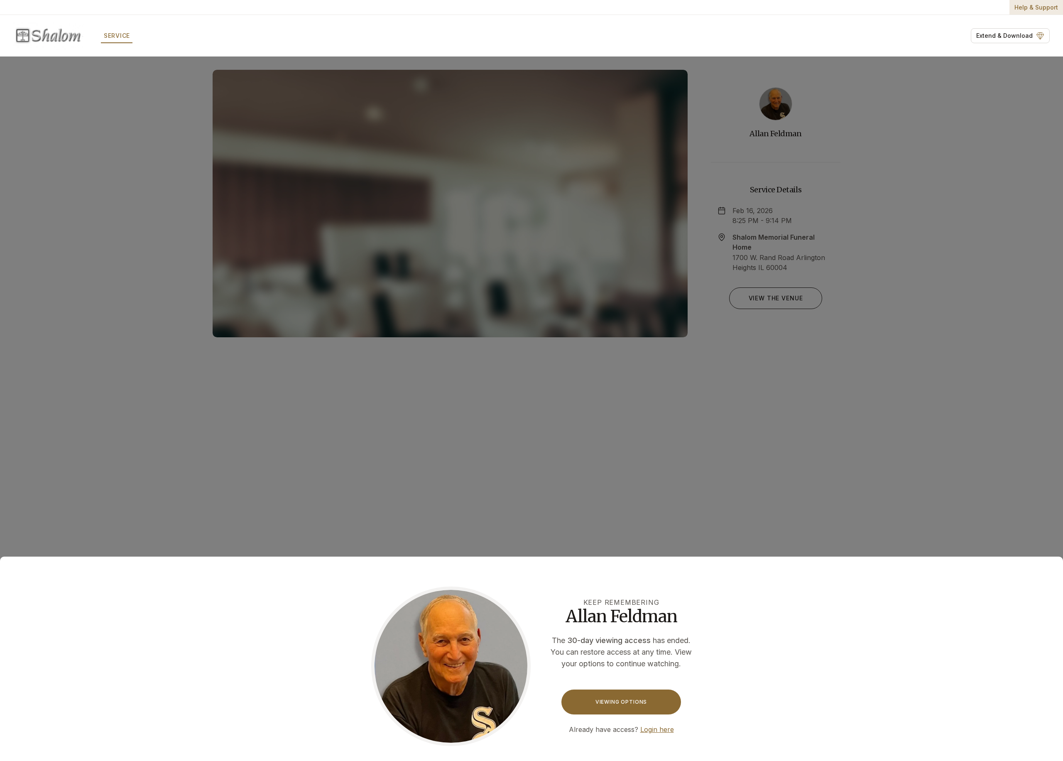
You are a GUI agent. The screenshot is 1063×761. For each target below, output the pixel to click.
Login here (657, 729)
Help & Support (1036, 7)
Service (117, 35)
